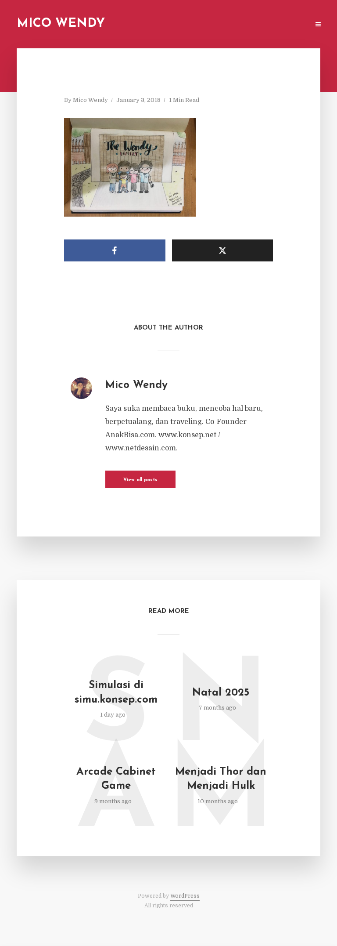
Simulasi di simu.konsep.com (116, 692)
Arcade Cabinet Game (116, 779)
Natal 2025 (220, 693)
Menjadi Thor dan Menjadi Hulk (220, 779)
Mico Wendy (61, 24)
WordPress (185, 896)
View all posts (140, 480)
